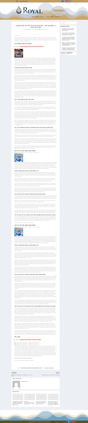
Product (42, 16)
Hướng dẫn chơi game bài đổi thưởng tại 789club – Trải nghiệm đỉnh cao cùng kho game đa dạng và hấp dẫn (68, 48)
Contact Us (57, 16)
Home (33, 16)
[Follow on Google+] (66, 1)
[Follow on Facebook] (62, 1)
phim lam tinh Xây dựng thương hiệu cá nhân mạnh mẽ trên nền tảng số (41, 402)
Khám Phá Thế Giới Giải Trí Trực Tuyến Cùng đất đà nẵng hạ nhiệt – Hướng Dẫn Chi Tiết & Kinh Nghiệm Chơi (53, 403)
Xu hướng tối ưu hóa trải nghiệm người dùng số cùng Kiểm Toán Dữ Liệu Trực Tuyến (68, 29)
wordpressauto (29, 29)
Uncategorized (39, 29)
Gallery (47, 16)
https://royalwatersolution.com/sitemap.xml (25, 358)
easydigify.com (53, 421)
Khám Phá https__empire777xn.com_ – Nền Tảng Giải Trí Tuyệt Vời (29, 402)
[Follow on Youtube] (75, 422)
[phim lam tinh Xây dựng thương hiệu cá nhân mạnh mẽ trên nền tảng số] (41, 397)
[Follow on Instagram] (68, 1)
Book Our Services (58, 10)
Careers (52, 16)
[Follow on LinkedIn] (71, 422)
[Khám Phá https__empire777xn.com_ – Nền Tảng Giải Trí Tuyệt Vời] (29, 397)
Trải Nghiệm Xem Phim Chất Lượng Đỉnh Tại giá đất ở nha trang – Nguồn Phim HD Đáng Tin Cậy (17, 403)
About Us (37, 16)
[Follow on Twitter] (64, 1)
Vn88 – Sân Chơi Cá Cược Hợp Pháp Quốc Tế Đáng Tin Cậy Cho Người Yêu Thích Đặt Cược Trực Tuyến (68, 33)
